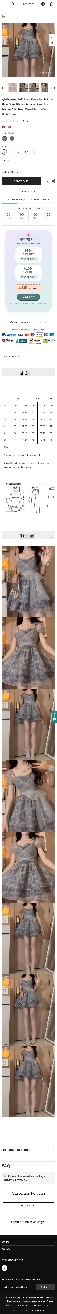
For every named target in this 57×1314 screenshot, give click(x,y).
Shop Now (29, 296)
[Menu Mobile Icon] (3, 4)
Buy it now (28, 191)
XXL (27, 152)
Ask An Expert (39, 322)
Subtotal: (6, 172)
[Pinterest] (4, 1268)
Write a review (29, 1205)
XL (19, 152)
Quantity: (6, 160)
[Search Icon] (12, 4)
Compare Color (46, 72)
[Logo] (28, 4)
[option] (28, 50)
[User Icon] (43, 4)
